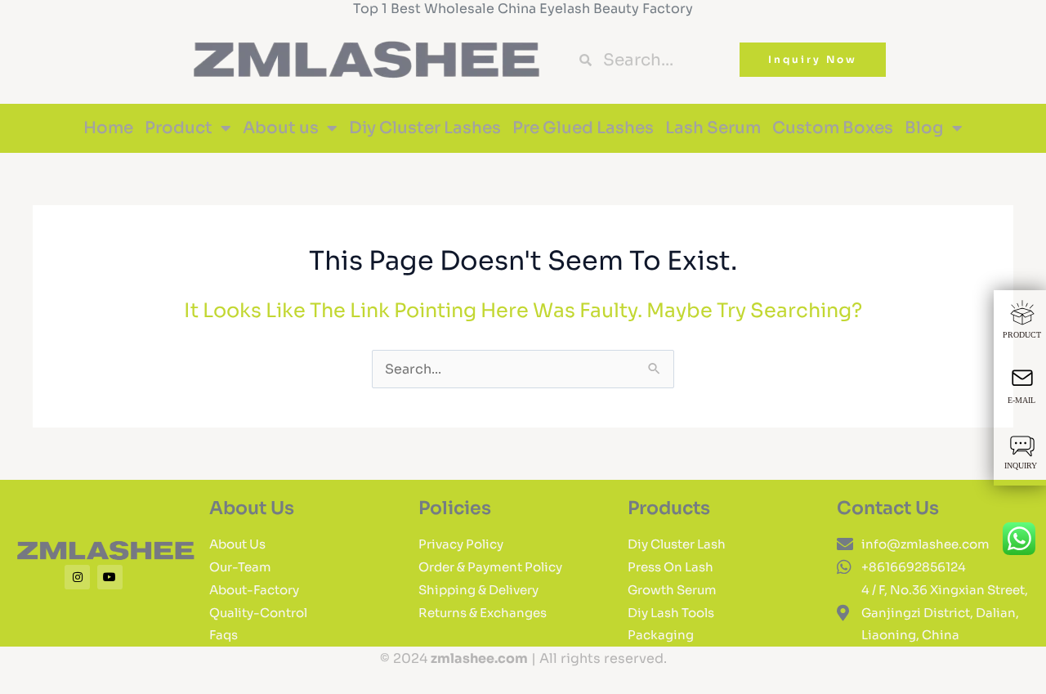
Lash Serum (713, 128)
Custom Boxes (832, 128)
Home (108, 128)
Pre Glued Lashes (583, 128)
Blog (924, 128)
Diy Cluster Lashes (425, 128)
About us (281, 128)
